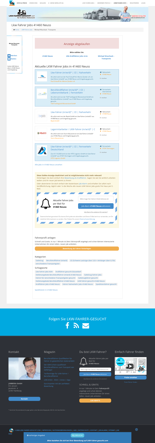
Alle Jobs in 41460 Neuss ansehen (48, 164)
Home (17, 30)
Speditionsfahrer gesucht (106, 284)
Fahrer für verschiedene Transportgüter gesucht (55, 278)
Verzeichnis (33, 3)
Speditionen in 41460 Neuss (46, 290)
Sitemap (112, 430)
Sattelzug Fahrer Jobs (92, 275)
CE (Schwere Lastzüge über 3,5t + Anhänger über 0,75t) (92, 260)
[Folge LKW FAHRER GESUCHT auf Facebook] (67, 326)
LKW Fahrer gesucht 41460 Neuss (91, 281)
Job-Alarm (83, 183)
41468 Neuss (106, 114)
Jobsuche (78, 435)
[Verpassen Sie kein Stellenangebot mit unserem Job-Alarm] (85, 326)
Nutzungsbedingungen (62, 430)
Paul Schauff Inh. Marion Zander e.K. (63, 81)
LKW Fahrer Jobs (27, 30)
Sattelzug (39, 260)
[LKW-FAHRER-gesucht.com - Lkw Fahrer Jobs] (12, 3)
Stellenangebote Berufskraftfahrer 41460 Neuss (55, 281)
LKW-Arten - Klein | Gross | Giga (57, 380)
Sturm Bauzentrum (57, 138)
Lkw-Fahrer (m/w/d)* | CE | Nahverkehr (71, 72)
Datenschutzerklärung (87, 219)
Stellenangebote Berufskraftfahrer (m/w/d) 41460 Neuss (58, 275)
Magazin (43, 3)
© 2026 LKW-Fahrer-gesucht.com (27, 430)
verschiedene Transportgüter (48, 263)
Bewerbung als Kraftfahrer (75, 178)
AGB (74, 430)
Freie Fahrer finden (130, 382)
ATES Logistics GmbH (58, 158)
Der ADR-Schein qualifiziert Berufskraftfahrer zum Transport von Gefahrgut (59, 367)
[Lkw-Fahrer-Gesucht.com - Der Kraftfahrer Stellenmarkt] (21, 14)
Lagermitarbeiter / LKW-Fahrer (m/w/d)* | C (73, 129)
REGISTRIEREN (134, 3)
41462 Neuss (106, 131)
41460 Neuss (106, 74)
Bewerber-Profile (103, 3)
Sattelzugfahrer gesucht (88, 278)
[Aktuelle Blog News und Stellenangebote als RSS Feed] (76, 326)
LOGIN (143, 3)
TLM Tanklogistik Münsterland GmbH (63, 103)
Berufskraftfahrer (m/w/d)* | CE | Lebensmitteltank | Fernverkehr (68, 91)
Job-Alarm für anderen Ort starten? (96, 212)
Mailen (13, 59)
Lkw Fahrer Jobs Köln (44, 271)
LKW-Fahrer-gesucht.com (97, 440)
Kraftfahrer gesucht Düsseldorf (68, 271)
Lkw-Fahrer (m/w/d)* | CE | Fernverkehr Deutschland (71, 148)
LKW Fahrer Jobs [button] (88, 3)
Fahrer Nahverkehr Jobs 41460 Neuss (78, 284)
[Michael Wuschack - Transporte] (14, 44)
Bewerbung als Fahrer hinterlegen (77, 248)
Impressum (46, 430)
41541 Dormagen (108, 148)
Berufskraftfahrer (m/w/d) (56, 260)
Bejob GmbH (55, 121)
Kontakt (93, 430)
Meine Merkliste (56, 3)
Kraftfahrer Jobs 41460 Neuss (48, 284)
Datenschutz (83, 430)
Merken (14, 55)
